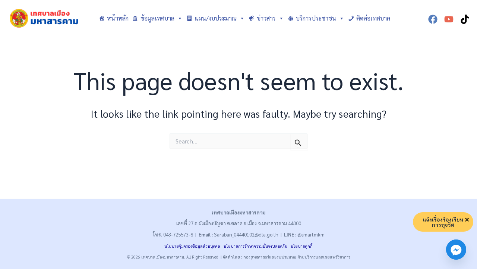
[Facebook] (432, 19)
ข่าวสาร (266, 18)
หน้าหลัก (118, 18)
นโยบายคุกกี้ (302, 246)
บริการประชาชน (316, 18)
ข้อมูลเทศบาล (157, 18)
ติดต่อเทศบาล (373, 18)
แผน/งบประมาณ (216, 18)
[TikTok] (465, 19)
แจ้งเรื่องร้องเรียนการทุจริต (443, 222)
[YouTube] (449, 19)
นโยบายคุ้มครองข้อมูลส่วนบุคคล (192, 246)
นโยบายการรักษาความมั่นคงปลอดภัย (255, 246)
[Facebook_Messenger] (456, 249)
